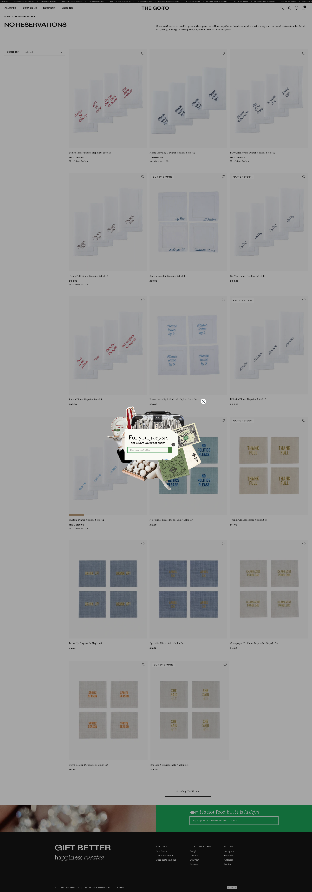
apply (166, 459)
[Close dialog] (203, 401)
